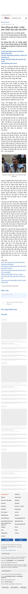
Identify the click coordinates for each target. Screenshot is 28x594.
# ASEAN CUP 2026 (16, 18)
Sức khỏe (3, 509)
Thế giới (17, 503)
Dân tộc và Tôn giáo (6, 500)
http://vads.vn (9, 581)
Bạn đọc (17, 515)
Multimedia (4, 533)
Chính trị (17, 494)
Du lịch (16, 512)
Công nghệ (17, 509)
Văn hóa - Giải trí (19, 506)
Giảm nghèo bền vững (7, 521)
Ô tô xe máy (4, 512)
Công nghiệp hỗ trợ (20, 518)
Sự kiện (21, 539)
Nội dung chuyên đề (20, 524)
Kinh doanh (6, 22)
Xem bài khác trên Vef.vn (9, 63)
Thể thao (17, 500)
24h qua (3, 536)
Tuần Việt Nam (5, 518)
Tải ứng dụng (5, 587)
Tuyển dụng (23, 587)
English (3, 527)
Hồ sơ (16, 527)
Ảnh (2, 530)
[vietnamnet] (7, 19)
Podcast (17, 533)
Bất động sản (4, 515)
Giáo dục (3, 503)
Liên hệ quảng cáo (6, 570)
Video (16, 530)
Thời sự (3, 497)
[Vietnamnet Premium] (5, 495)
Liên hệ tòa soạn (6, 553)
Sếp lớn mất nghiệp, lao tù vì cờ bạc (12, 274)
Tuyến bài (7, 539)
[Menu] (2, 18)
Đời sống (3, 506)
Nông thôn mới (19, 521)
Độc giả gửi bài (14, 587)
